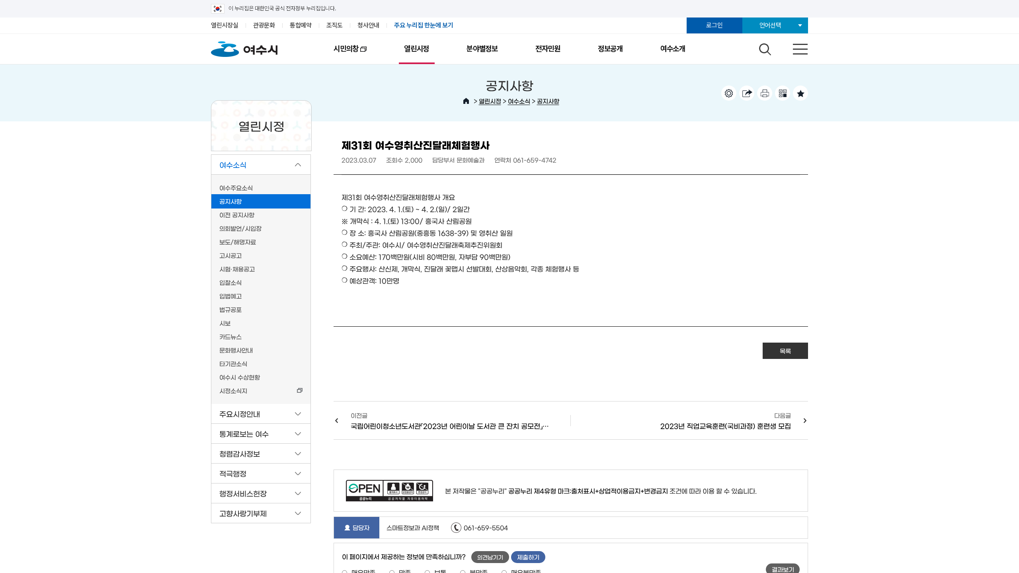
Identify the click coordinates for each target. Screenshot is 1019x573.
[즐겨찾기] (800, 93)
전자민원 (547, 48)
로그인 (714, 25)
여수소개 (672, 48)
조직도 (334, 25)
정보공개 (610, 48)
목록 (785, 351)
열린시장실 (224, 25)
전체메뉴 (793, 47)
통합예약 (301, 25)
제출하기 (528, 557)
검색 (764, 47)
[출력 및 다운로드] (764, 93)
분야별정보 (482, 48)
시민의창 (337, 54)
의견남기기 (490, 557)
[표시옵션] (728, 93)
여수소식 (519, 101)
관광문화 (264, 25)
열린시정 (416, 48)
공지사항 (548, 101)
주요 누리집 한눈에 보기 (423, 25)
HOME (466, 101)
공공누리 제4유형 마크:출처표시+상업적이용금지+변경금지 (588, 490)
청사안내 (368, 25)
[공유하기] (746, 93)
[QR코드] (782, 93)
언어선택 (770, 25)
